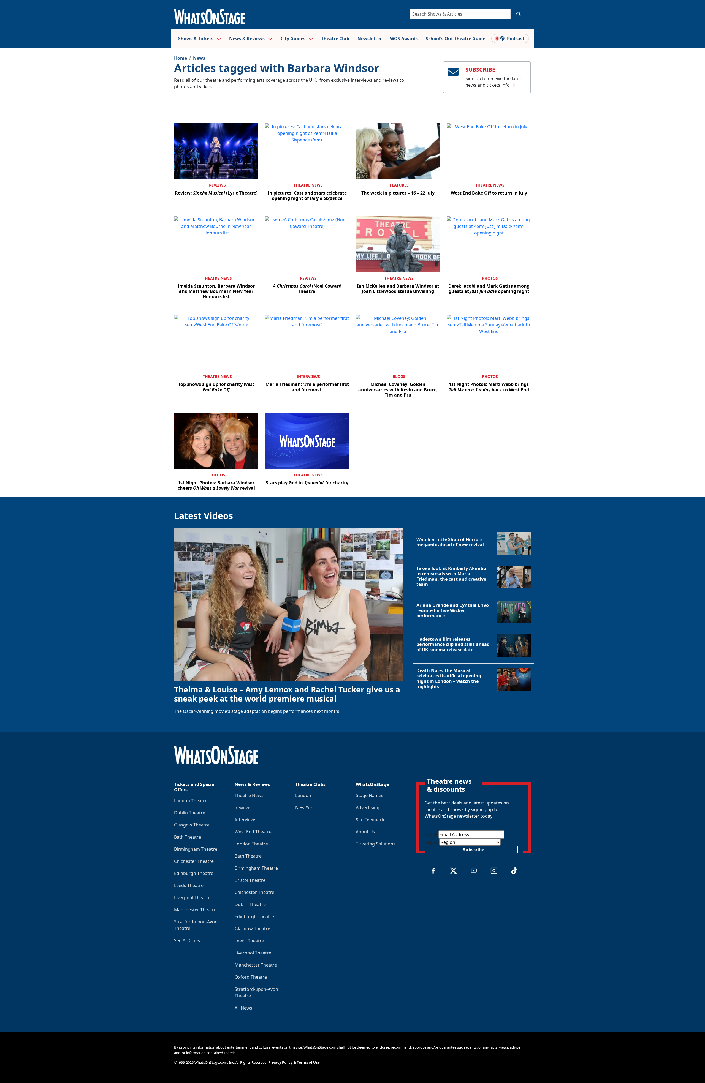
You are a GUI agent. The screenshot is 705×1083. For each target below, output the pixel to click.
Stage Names (369, 795)
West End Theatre (253, 832)
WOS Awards (404, 39)
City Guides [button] (294, 39)
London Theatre (190, 801)
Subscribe (473, 850)
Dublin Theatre (189, 813)
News (199, 58)
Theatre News (308, 185)
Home (180, 58)
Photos (490, 278)
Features (399, 185)
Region (432, 842)
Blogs (399, 376)
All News (243, 1008)
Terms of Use (308, 1062)
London (303, 795)
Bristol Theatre (250, 880)
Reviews (217, 185)
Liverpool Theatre (192, 897)
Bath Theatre (187, 837)
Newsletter (369, 39)
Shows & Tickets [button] (196, 39)
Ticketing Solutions (375, 844)
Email (431, 834)
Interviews (308, 376)
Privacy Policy (280, 1062)
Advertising (367, 807)
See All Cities (187, 940)
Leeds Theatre (189, 885)
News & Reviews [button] (247, 39)
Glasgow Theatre (192, 825)
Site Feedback (370, 820)
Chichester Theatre (194, 861)
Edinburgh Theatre (193, 873)
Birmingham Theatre (195, 849)
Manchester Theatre (195, 910)
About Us (365, 832)
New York (305, 807)
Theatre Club (335, 39)
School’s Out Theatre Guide (455, 39)
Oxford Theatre (251, 977)
